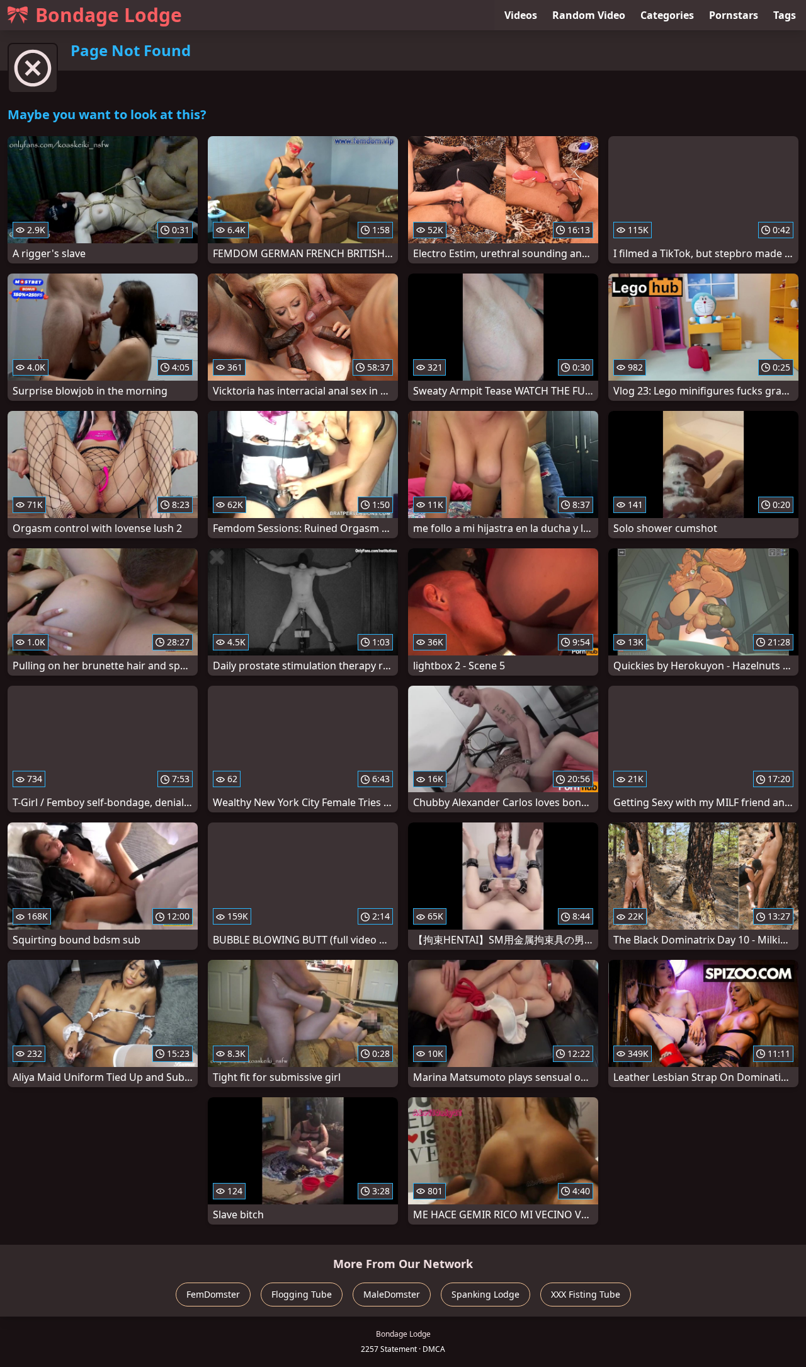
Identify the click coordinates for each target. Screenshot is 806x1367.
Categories (667, 15)
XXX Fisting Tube (585, 1294)
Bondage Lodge (108, 15)
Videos (520, 15)
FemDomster (213, 1294)
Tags (784, 15)
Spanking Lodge (485, 1294)
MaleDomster (391, 1294)
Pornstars (733, 15)
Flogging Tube (301, 1294)
